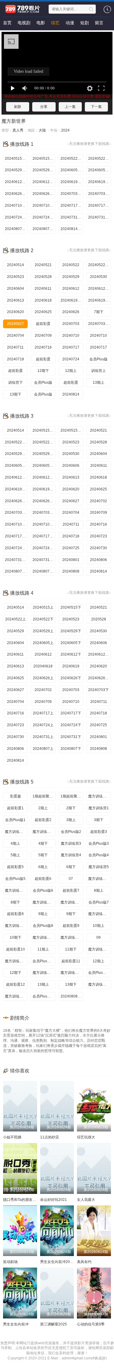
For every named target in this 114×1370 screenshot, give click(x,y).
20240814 (70, 394)
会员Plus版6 (43, 890)
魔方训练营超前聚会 (99, 796)
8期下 (15, 902)
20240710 (70, 335)
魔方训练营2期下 (44, 832)
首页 (7, 22)
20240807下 (70, 749)
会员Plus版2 (71, 832)
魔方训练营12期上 (99, 984)
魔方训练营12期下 (16, 996)
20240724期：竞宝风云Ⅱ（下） (44, 217)
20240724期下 (44, 548)
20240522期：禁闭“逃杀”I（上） (71, 158)
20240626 (70, 312)
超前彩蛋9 (71, 926)
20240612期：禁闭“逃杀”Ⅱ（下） (44, 182)
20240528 (43, 277)
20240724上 (43, 725)
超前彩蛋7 (71, 890)
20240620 (15, 312)
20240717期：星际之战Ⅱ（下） (99, 205)
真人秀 (17, 130)
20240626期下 (44, 501)
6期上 (43, 867)
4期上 (15, 843)
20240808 (70, 571)
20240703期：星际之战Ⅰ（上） (71, 194)
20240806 (98, 560)
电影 (40, 22)
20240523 (15, 277)
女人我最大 (86, 1200)
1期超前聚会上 (44, 796)
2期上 (43, 808)
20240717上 (43, 713)
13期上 (98, 382)
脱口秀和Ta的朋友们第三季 (25, 1200)
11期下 (71, 949)
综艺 (55, 22)
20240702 (98, 501)
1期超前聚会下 (71, 796)
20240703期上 (16, 512)
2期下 (71, 808)
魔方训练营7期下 (71, 902)
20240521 (43, 265)
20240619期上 (71, 300)
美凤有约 (84, 1262)
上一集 (70, 107)
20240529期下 (44, 454)
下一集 (96, 107)
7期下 (98, 312)
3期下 (98, 820)
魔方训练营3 (71, 843)
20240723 (98, 536)
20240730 (98, 548)
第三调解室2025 (53, 1324)
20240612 (70, 288)
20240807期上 (16, 571)
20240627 (15, 324)
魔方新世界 (14, 121)
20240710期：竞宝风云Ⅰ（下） (44, 205)
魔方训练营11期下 (71, 973)
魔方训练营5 (98, 867)
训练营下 (15, 382)
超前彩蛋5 (15, 867)
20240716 (43, 347)
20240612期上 (16, 477)
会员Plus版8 (43, 926)
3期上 (71, 820)
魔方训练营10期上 (99, 949)
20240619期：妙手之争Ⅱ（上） (71, 182)
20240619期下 (99, 300)
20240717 (70, 347)
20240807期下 (44, 571)
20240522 (70, 265)
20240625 (43, 312)
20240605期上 (16, 465)
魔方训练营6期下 (16, 890)
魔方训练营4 (71, 855)
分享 (43, 107)
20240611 (43, 288)
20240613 (15, 300)
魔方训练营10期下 (16, 961)
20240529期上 (16, 454)
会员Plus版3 (98, 843)
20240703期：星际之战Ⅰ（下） (99, 194)
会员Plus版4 (98, 855)
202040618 (43, 666)
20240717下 (70, 713)
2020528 (98, 619)
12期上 (71, 371)
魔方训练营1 (98, 808)
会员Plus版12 (44, 996)
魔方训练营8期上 (99, 914)
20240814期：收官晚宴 (71, 229)
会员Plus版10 (44, 961)
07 (71, 879)
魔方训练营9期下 (71, 937)
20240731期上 (16, 560)
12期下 (43, 371)
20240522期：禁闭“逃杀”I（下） (99, 158)
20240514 (15, 265)
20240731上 (43, 737)
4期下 (43, 843)
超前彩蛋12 (15, 984)
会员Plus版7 (98, 902)
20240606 (70, 465)
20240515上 (43, 607)
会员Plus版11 (99, 973)
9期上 (43, 914)
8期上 (98, 890)
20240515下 (70, 607)
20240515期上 (44, 430)
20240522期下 (99, 265)
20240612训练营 (99, 654)
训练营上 (98, 371)
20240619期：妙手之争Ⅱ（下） (99, 182)
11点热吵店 (49, 1137)
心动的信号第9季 (91, 1324)
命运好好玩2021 (53, 1200)
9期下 (71, 914)
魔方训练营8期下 (16, 926)
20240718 (15, 359)
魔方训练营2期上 (16, 832)
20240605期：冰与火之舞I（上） (71, 170)
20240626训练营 (99, 678)
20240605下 (70, 643)
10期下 (15, 937)
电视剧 (24, 22)
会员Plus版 (98, 359)
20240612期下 (99, 288)
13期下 (15, 394)
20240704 (15, 335)
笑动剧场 (10, 1262)
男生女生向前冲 (16, 1324)
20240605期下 (44, 465)
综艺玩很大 (86, 1137)
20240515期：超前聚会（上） (16, 158)
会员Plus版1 (15, 820)
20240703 (70, 324)
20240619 (70, 666)
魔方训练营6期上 (99, 879)
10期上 (98, 926)
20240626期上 (16, 501)
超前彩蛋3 (98, 832)
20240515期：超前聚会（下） (44, 158)
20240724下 (70, 725)
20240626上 (43, 678)
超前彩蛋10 (15, 949)
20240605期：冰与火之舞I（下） (99, 170)
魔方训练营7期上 (44, 902)
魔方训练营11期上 (44, 973)
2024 (65, 130)
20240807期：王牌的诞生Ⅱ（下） (44, 229)
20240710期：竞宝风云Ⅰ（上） (16, 205)
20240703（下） (99, 324)
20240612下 (70, 654)
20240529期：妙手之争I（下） (44, 170)
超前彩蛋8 (15, 914)
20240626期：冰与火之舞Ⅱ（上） (16, 194)
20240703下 (98, 690)
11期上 (43, 949)
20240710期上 (16, 524)
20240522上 (15, 619)
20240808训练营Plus (71, 996)
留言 (99, 22)
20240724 (70, 359)
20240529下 (70, 631)
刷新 (17, 107)
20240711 (15, 347)
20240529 (70, 277)
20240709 (43, 335)
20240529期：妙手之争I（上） (16, 170)
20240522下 (43, 619)
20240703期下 (44, 512)
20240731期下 (44, 560)
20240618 (43, 300)
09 (98, 937)
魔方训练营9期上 (44, 937)
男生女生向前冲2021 (57, 1262)
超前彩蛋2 (43, 820)
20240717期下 (44, 536)
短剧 (84, 22)
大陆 (42, 130)
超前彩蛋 (43, 324)
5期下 (43, 855)
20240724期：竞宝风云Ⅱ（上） (16, 217)
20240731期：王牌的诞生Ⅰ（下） (99, 217)
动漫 (70, 22)
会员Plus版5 (15, 879)
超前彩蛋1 (15, 808)
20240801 (70, 560)
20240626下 (70, 678)
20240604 (15, 288)
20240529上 (43, 631)
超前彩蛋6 (43, 879)
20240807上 (43, 749)
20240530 (98, 277)
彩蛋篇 (15, 796)
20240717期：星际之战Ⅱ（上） (71, 205)
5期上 (15, 855)
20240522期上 (16, 442)
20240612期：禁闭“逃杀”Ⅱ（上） (16, 182)
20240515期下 (71, 430)
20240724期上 (16, 548)
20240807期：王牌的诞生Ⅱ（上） (16, 229)
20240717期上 (16, 536)
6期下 (71, 867)
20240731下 (70, 737)
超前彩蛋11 (70, 961)
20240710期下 (44, 524)
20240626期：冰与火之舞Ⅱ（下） (44, 194)
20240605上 (43, 643)
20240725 (70, 548)
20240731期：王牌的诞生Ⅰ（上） (71, 217)
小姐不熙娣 (12, 1137)
